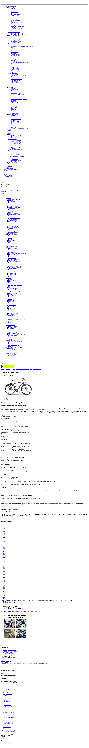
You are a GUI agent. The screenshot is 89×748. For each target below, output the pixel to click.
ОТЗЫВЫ (5, 170)
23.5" (4, 552)
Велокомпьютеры (15, 104)
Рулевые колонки (15, 42)
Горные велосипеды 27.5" (16, 141)
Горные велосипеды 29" (16, 142)
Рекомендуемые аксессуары (9, 652)
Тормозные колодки (15, 83)
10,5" (4, 597)
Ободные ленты (14, 52)
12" (4, 537)
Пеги (12, 90)
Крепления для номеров (16, 19)
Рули (12, 95)
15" (4, 530)
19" (4, 540)
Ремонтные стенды (15, 102)
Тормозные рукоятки (15, 84)
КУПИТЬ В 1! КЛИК (11, 602)
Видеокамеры (14, 107)
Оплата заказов (6, 691)
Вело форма (13, 115)
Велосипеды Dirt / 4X (15, 147)
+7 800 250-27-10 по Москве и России (9, 730)
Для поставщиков (7, 705)
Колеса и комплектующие (14, 43)
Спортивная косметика (16, 119)
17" (4, 534)
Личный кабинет (7, 689)
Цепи (12, 72)
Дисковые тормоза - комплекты (18, 76)
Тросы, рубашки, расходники (17, 70)
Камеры (12, 48)
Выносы (13, 88)
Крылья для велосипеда (16, 20)
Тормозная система (12, 73)
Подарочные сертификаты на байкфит (19, 34)
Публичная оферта (7, 701)
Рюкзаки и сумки (15, 117)
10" (4, 560)
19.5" (4, 541)
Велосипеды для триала (16, 144)
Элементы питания (15, 113)
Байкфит (8, 167)
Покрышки (13, 53)
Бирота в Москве (7, 692)
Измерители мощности (16, 112)
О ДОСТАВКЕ (6, 171)
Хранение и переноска (16, 29)
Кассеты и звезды (15, 61)
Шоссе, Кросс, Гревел (13, 134)
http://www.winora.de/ (14, 509)
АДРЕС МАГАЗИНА (8, 175)
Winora (5, 517)
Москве (3, 184)
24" (4, 553)
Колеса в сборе (14, 49)
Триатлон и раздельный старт (15, 149)
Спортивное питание (13, 124)
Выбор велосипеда (7, 727)
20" (4, 542)
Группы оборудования (16, 57)
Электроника (11, 103)
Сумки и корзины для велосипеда (18, 26)
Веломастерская (9, 168)
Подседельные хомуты (16, 41)
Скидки (5, 700)
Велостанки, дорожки (13, 126)
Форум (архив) (6, 728)
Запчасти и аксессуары (11, 6)
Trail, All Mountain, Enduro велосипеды (19, 143)
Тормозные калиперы (16, 82)
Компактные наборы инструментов (19, 99)
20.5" (4, 544)
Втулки (12, 47)
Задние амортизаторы (16, 39)
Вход (4, 193)
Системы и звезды (15, 69)
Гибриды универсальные (16, 152)
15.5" (4, 531)
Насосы (12, 13)
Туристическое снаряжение (17, 27)
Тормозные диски (15, 81)
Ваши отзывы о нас (7, 706)
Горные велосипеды (12, 139)
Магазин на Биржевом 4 (8, 712)
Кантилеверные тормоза (16, 79)
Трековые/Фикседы (15, 137)
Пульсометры (14, 109)
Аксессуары (11, 7)
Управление (11, 87)
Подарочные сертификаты (14, 32)
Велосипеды (8, 133)
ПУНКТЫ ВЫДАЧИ (7, 176)
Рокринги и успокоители (16, 68)
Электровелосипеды (12, 162)
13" (4, 525)
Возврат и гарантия (7, 694)
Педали (12, 92)
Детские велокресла (15, 14)
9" (3, 562)
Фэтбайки (13, 148)
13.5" (4, 526)
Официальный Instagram (8, 717)
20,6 (4, 598)
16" (4, 532)
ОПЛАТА (5, 174)
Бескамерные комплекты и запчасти (19, 45)
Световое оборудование (16, 22)
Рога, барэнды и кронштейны (17, 94)
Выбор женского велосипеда (9, 653)
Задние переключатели (16, 59)
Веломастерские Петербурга (9, 724)
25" (4, 555)
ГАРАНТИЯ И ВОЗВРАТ (8, 173)
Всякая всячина (14, 12)
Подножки (13, 21)
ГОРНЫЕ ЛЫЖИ (15, 132)
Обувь (12, 116)
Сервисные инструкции (8, 725)
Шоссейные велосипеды (16, 135)
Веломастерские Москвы (8, 723)
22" (4, 547)
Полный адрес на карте (6, 661)
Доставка (5, 690)
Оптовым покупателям (8, 703)
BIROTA (3, 178)
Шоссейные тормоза (15, 86)
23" (4, 551)
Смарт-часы (13, 110)
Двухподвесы (14, 146)
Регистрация (6, 194)
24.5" (4, 554)
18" (4, 538)
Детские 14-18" (14, 159)
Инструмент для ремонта (13, 97)
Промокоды (5, 702)
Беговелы (13, 157)
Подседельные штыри (16, 93)
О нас (4, 711)
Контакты (5, 695)
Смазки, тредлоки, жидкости (17, 23)
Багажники (13, 9)
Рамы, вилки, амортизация (14, 35)
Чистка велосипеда (15, 30)
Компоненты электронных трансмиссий (20, 62)
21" (4, 545)
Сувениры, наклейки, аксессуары (18, 25)
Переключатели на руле (16, 66)
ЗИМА (9, 130)
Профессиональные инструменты (18, 100)
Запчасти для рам (15, 40)
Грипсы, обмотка (15, 89)
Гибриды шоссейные (15, 153)
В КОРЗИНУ (3, 602)
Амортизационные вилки (16, 36)
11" (4, 557)
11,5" (4, 550)
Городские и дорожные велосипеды (16, 150)
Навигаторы (13, 108)
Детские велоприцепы (16, 161)
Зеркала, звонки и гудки (16, 17)
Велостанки (13, 127)
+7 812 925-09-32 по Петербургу (8, 731)
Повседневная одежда (16, 122)
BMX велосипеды (12, 164)
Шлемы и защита (15, 121)
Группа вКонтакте (7, 716)
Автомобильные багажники (17, 8)
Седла (12, 96)
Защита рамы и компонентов (17, 16)
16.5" (4, 533)
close (2, 668)
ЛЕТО (9, 129)
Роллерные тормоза (15, 80)
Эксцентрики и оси (15, 55)
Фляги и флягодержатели (16, 28)
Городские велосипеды (16, 154)
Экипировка (13, 123)
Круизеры (13, 155)
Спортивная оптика (15, 120)
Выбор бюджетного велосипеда (10, 650)
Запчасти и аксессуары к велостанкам (19, 128)
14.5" (4, 528)
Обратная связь (4, 740)
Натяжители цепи (15, 63)
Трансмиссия (11, 56)
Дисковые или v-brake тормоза (10, 651)
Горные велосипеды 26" (16, 140)
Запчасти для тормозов (16, 77)
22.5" (4, 548)
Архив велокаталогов (8, 722)
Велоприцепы (14, 10)
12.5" (4, 524)
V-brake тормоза (14, 74)
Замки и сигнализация (16, 15)
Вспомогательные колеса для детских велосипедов (22, 46)
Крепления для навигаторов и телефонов (20, 106)
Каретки (13, 60)
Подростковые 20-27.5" (16, 160)
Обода (12, 50)
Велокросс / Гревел (15, 136)
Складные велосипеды (13, 163)
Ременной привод (15, 67)
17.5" (4, 535)
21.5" (4, 546)
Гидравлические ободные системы (18, 75)
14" (4, 527)
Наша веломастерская (8, 713)
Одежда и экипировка (13, 114)
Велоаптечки (14, 101)
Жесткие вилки (14, 37)
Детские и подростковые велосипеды (16, 156)
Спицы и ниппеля (15, 54)
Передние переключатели (16, 65)
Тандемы (10, 166)
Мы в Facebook (6, 714)
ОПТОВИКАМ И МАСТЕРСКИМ (11, 169)
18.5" (4, 539)
